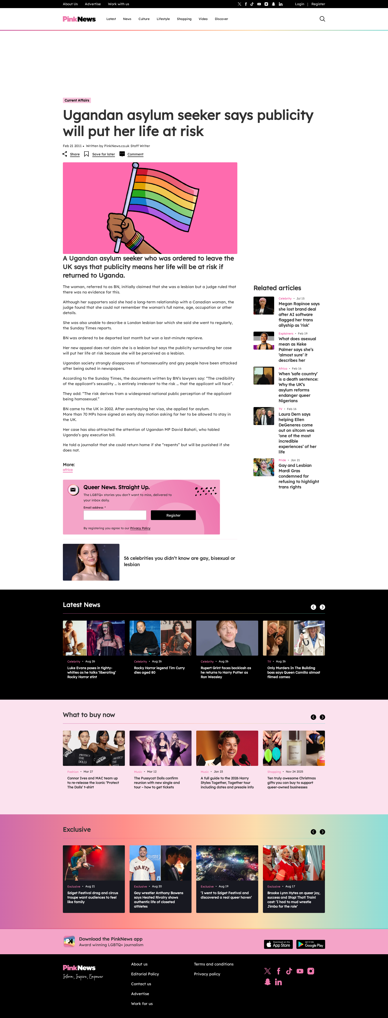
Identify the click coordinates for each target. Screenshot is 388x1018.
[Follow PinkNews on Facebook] (278, 972)
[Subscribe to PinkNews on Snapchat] (267, 983)
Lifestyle (163, 19)
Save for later (103, 154)
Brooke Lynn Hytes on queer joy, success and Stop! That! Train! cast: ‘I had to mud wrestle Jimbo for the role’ (293, 899)
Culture (144, 19)
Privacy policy (207, 974)
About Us (70, 4)
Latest (111, 19)
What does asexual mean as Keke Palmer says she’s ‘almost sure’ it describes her (297, 349)
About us (139, 964)
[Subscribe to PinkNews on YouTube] (300, 972)
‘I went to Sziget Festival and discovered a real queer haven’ (226, 895)
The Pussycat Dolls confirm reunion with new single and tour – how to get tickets (157, 782)
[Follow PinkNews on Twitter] (267, 972)
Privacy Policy (140, 528)
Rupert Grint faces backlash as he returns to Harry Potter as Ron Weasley (226, 672)
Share (75, 154)
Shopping (184, 19)
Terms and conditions (214, 964)
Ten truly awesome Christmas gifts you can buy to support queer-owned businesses (291, 782)
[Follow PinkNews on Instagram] (311, 972)
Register (318, 4)
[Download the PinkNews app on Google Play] (310, 944)
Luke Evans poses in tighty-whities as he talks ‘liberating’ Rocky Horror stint (91, 672)
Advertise (93, 4)
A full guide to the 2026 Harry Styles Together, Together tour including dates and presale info (227, 782)
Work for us (142, 1003)
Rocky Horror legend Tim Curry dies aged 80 (159, 670)
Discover (221, 19)
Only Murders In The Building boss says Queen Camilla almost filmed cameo (293, 672)
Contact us (141, 983)
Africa (68, 469)
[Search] (322, 19)
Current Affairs (77, 100)
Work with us (118, 4)
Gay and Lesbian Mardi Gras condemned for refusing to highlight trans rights (299, 476)
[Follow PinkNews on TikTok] (289, 972)
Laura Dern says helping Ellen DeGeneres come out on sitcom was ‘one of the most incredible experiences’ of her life (297, 433)
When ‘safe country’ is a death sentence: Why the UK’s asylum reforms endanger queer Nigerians (298, 387)
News (127, 19)
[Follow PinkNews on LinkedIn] (280, 4)
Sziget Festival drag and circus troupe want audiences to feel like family (92, 897)
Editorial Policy (145, 974)
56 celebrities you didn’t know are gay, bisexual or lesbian (179, 561)
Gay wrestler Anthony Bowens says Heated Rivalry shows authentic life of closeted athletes (158, 899)
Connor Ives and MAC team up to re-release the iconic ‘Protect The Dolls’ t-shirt (93, 782)
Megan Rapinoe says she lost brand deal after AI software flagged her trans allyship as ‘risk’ (299, 314)
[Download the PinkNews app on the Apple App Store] (278, 944)
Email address (100, 507)
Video (203, 19)
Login (299, 4)
